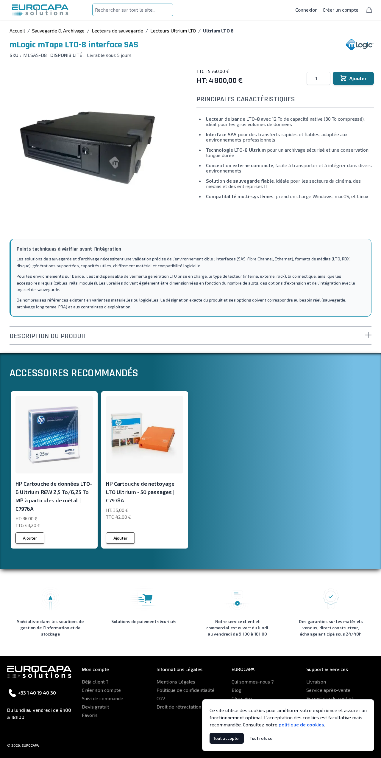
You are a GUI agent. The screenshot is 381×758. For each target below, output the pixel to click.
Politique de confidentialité (186, 690)
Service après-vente (328, 690)
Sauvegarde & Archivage (58, 30)
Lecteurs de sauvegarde (117, 30)
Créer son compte (101, 690)
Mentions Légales (176, 681)
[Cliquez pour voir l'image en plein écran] (93, 147)
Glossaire (242, 698)
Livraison (316, 681)
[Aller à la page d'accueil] (40, 9)
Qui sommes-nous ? (253, 681)
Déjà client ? (95, 681)
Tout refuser (262, 738)
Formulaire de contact (330, 698)
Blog (236, 690)
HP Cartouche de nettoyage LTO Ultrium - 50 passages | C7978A (140, 492)
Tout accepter (226, 738)
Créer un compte (340, 10)
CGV (161, 698)
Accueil (17, 30)
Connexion (306, 10)
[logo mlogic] (359, 44)
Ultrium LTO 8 (218, 30)
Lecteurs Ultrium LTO (173, 30)
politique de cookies (301, 724)
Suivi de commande (102, 698)
